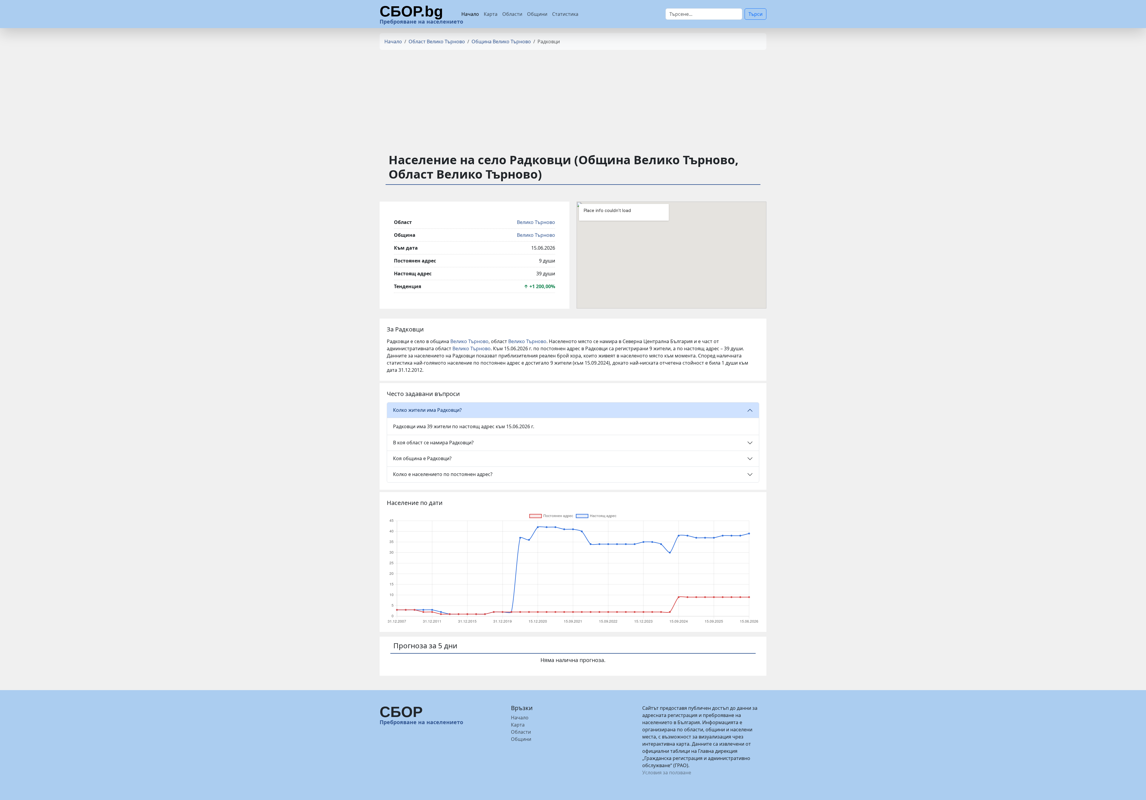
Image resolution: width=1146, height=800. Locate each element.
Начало (470, 14)
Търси (755, 14)
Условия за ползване (666, 772)
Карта (490, 14)
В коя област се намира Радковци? (433, 442)
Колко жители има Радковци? (427, 410)
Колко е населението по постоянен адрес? (442, 474)
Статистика (565, 14)
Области (512, 14)
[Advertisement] (573, 96)
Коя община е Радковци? (422, 458)
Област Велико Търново (437, 41)
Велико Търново (536, 222)
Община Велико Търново (501, 41)
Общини (537, 14)
